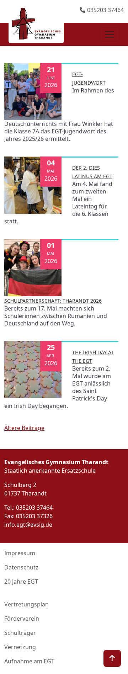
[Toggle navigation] (109, 34)
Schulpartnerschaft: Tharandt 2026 (53, 300)
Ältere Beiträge (24, 428)
